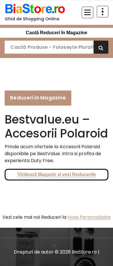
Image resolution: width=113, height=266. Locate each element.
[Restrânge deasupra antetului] (102, 11)
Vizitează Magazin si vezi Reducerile (56, 174)
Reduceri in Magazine (38, 97)
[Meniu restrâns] (87, 12)
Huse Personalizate (89, 217)
